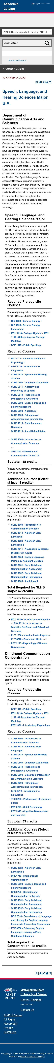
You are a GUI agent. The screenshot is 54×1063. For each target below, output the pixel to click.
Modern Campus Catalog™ (32, 1056)
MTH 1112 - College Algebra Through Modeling (30, 337)
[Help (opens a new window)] (50, 82)
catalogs (7, 1053)
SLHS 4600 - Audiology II (24, 581)
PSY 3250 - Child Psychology (26, 807)
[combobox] (27, 32)
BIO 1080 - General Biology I (26, 321)
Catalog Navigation (14, 68)
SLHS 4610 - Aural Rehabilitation (28, 431)
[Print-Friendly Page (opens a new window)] (46, 82)
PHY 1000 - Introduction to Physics (30, 635)
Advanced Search (17, 60)
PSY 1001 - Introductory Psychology (30, 725)
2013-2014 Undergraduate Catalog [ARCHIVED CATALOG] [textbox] (28, 31)
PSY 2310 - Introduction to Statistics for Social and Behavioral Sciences (30, 627)
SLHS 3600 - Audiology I (24, 410)
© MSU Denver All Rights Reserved (13, 1019)
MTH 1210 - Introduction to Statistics (30, 619)
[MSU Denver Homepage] (40, 3)
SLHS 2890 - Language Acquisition (29, 382)
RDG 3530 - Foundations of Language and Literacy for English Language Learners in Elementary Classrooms (31, 920)
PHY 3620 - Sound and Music (26, 639)
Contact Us (27, 1010)
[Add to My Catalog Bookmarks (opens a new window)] (40, 82)
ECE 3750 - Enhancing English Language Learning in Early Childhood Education (27, 932)
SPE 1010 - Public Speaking (26, 345)
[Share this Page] (43, 82)
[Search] (49, 47)
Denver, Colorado (31, 1000)
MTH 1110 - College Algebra (26, 333)
